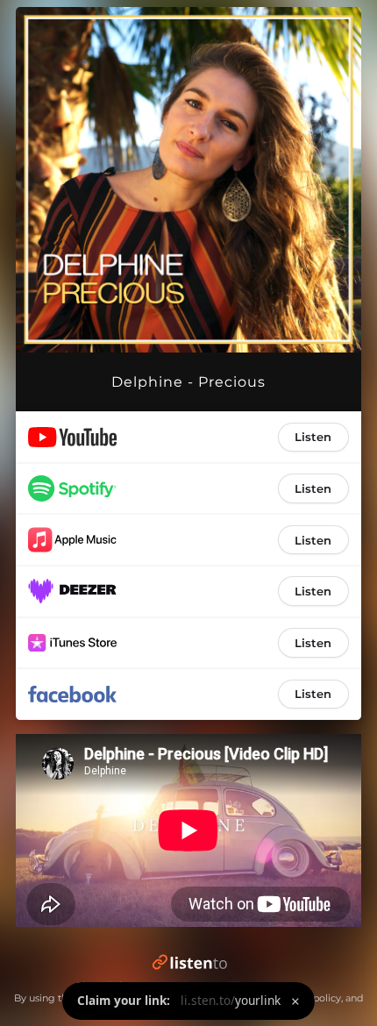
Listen (313, 437)
